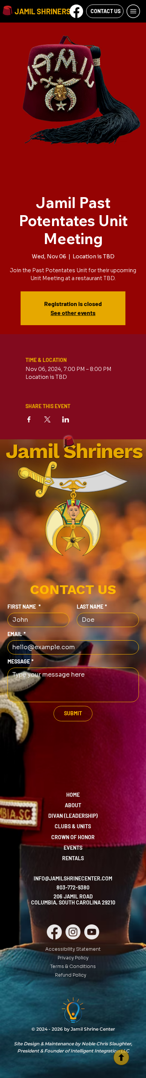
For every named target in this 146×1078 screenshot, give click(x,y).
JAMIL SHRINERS (43, 11)
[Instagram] (73, 931)
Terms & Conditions (73, 966)
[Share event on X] (47, 419)
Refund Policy (70, 975)
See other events (73, 312)
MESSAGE (20, 661)
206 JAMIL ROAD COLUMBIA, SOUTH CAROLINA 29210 (73, 899)
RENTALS (73, 858)
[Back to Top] (121, 1057)
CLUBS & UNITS (73, 826)
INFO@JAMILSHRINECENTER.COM (73, 878)
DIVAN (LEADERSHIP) (73, 816)
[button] (76, 11)
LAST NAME (92, 606)
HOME (73, 795)
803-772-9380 (73, 887)
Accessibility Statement (73, 949)
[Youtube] (91, 931)
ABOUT (73, 805)
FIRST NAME (24, 606)
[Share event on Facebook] (29, 419)
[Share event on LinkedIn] (65, 419)
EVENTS (73, 847)
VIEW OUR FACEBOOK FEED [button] (76, 20)
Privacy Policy (73, 957)
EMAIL (16, 634)
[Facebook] (54, 931)
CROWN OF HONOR (73, 837)
